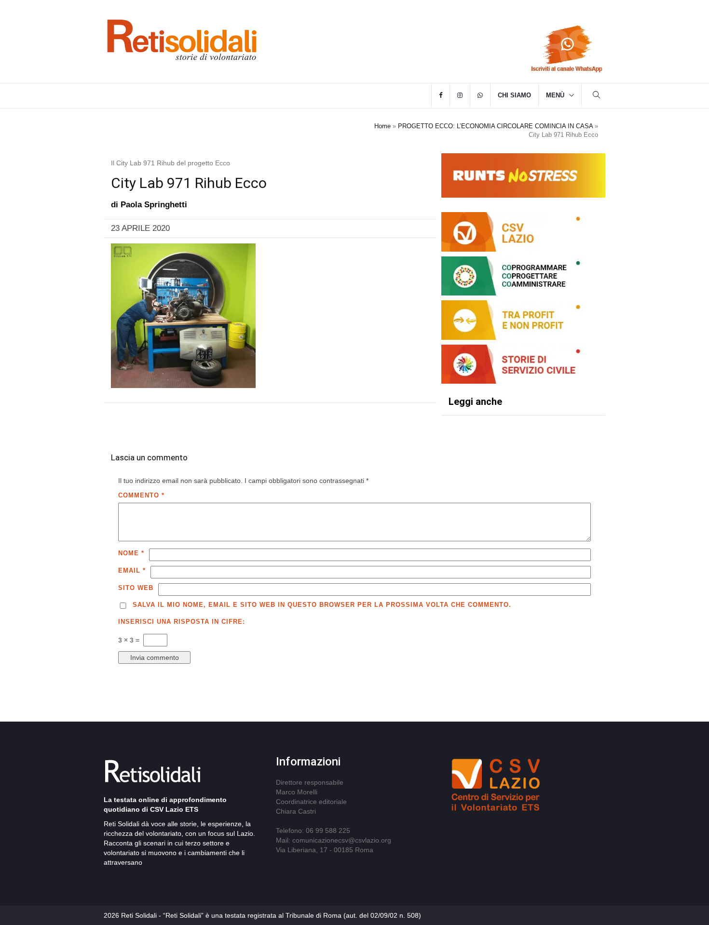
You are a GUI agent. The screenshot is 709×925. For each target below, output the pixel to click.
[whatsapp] (480, 95)
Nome (131, 553)
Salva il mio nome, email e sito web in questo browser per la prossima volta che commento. (322, 604)
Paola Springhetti (154, 204)
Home (382, 126)
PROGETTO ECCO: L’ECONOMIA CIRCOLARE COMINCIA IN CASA (495, 126)
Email (132, 570)
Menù (555, 95)
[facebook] (441, 95)
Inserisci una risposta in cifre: (181, 621)
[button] (596, 96)
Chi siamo (514, 95)
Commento (141, 495)
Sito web (135, 587)
